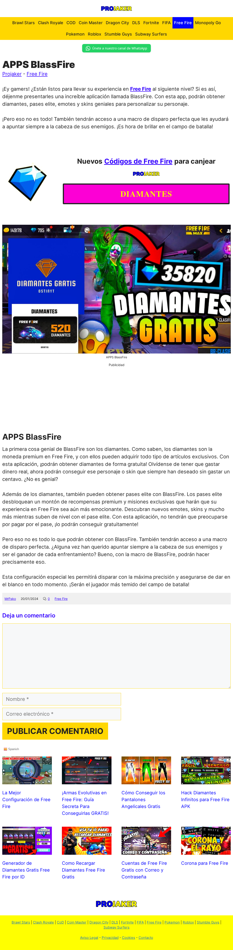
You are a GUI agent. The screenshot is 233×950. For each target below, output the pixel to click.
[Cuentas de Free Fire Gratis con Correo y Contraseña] (146, 851)
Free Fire (183, 22)
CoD (60, 922)
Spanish (13, 749)
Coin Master (91, 22)
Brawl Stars (23, 22)
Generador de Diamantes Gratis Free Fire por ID (26, 870)
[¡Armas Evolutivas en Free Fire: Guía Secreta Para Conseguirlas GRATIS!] (86, 780)
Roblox (94, 34)
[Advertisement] (116, 399)
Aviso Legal (89, 937)
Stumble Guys (118, 34)
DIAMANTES (146, 193)
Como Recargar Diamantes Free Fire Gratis (83, 870)
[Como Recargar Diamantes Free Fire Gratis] (86, 851)
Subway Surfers (151, 34)
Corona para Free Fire (204, 863)
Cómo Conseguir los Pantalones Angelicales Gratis (143, 799)
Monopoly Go (208, 22)
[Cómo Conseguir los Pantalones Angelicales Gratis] (146, 780)
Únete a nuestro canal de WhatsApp (119, 48)
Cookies (128, 937)
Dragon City (117, 22)
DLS (136, 22)
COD (71, 22)
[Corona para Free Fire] (206, 851)
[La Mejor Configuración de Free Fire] (27, 780)
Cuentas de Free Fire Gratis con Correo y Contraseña (144, 870)
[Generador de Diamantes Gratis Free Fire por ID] (27, 851)
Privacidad (110, 937)
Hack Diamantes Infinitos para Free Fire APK (205, 799)
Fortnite (151, 22)
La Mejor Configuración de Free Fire (26, 799)
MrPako (10, 599)
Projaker (12, 74)
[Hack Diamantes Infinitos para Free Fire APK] (206, 780)
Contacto (146, 937)
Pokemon (75, 34)
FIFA (166, 22)
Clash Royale (50, 22)
